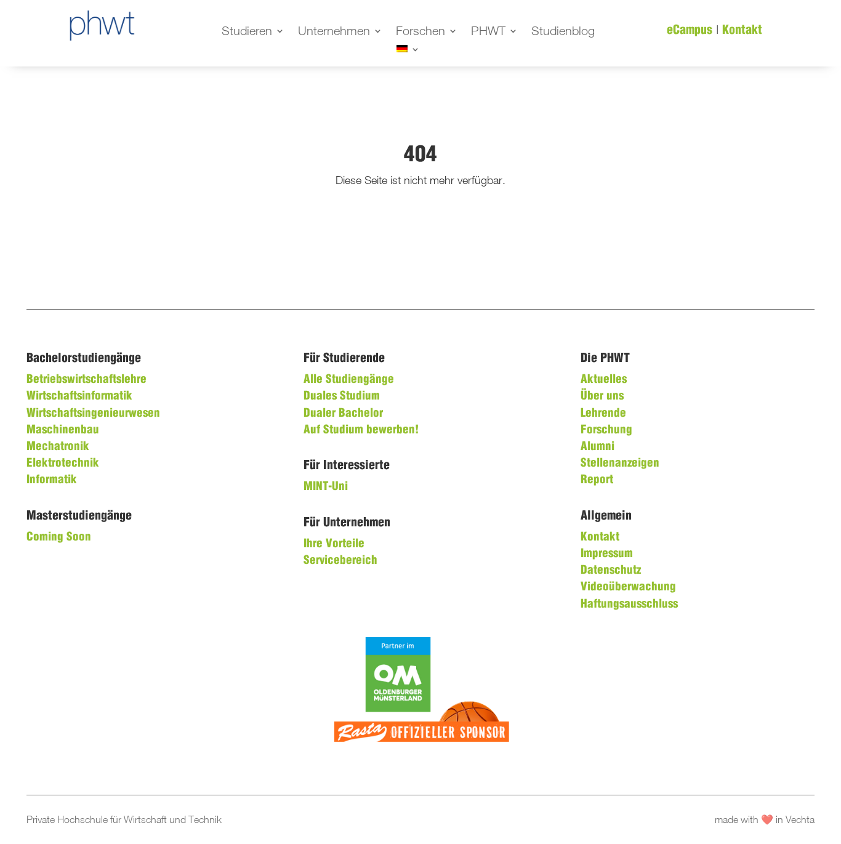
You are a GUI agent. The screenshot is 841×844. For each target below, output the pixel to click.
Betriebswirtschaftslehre (86, 379)
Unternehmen (334, 32)
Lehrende (603, 413)
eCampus (689, 30)
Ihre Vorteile (334, 544)
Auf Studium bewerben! (361, 430)
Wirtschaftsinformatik (79, 396)
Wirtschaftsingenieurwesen (93, 413)
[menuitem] (408, 51)
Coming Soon (58, 537)
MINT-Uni (326, 486)
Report (597, 480)
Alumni (597, 446)
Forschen (420, 32)
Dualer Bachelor (343, 413)
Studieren (247, 32)
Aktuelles (604, 379)
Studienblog (563, 32)
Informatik (51, 480)
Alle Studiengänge (349, 379)
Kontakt (742, 30)
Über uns (602, 396)
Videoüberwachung (628, 587)
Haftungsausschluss (629, 604)
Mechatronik (57, 446)
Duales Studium (342, 396)
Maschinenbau (62, 430)
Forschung (606, 430)
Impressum (607, 554)
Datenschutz (611, 570)
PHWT (488, 32)
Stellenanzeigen (620, 463)
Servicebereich (340, 560)
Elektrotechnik (62, 463)
